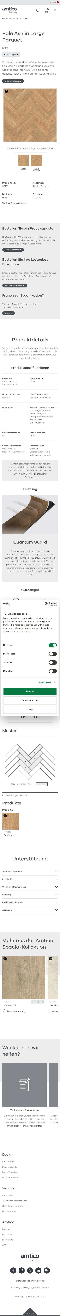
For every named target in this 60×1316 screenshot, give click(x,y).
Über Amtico (8, 1234)
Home (5, 18)
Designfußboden (10, 1167)
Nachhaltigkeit (9, 1211)
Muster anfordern (13, 81)
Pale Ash (7, 835)
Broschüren (7, 1195)
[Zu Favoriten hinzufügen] (6, 91)
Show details (45, 682)
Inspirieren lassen (10, 1177)
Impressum (7, 1240)
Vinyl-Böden (8, 1161)
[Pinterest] (47, 1270)
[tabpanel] (30, 872)
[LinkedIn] (38, 1270)
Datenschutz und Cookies (30, 1280)
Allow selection (30, 700)
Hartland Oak (9, 1005)
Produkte (14, 18)
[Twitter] (30, 1270)
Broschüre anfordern (15, 285)
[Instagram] (22, 1270)
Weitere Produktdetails (14, 203)
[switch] (53, 654)
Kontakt (8, 313)
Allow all (30, 691)
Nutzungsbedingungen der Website (30, 1287)
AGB (4, 1245)
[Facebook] (13, 1270)
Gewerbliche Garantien (13, 1206)
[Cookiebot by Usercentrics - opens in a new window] (44, 604)
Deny (30, 709)
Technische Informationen (14, 1200)
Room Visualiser (10, 1172)
